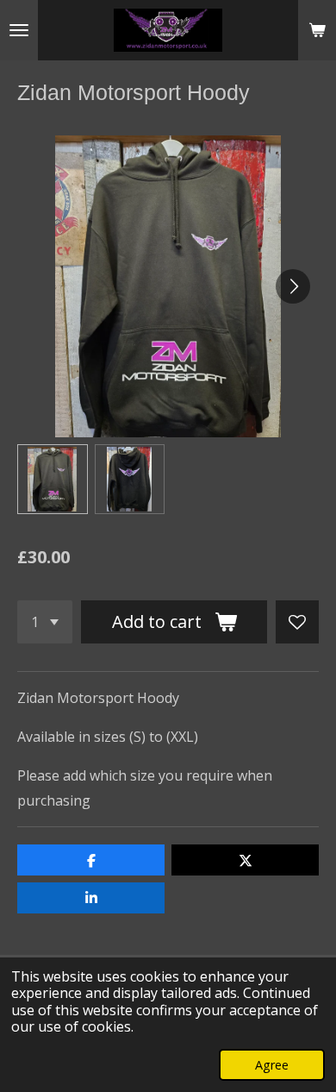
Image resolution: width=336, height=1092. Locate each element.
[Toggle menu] (19, 30)
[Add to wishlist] (297, 621)
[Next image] (293, 286)
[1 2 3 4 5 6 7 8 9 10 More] (44, 621)
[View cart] (317, 30)
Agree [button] (272, 1065)
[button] (52, 479)
